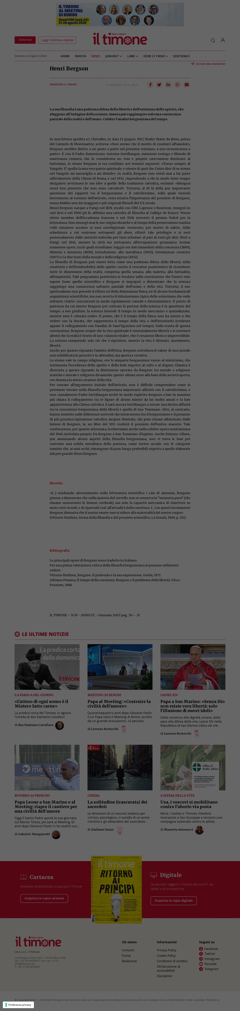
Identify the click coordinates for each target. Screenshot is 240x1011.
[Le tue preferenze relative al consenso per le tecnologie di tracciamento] (18, 1005)
